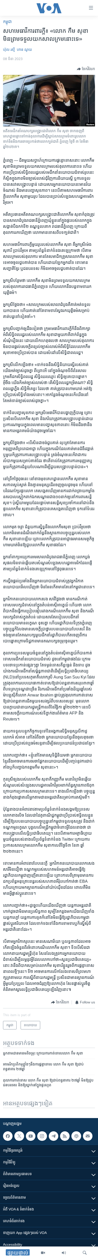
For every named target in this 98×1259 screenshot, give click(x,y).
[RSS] (65, 1136)
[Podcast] (76, 1136)
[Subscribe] (87, 1136)
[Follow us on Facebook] (8, 1136)
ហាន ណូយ (24, 50)
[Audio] (63, 1252)
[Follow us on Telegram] (53, 1136)
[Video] (43, 1252)
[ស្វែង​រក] (84, 1252)
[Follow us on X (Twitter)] (19, 1136)
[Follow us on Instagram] (42, 1136)
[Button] (86, 69)
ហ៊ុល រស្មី (9, 50)
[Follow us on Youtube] (30, 1136)
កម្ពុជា (7, 22)
